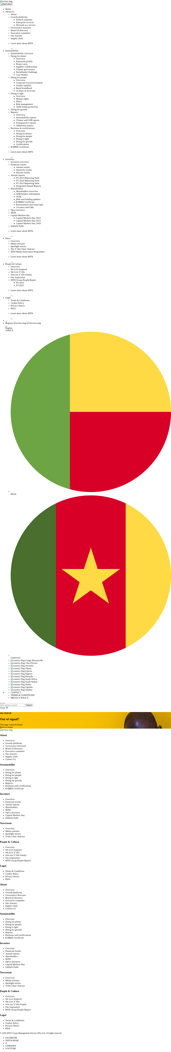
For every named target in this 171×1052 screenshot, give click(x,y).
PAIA (13, 308)
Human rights (22, 99)
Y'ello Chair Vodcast (15, 836)
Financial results (18, 164)
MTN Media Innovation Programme (27, 251)
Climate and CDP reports (27, 120)
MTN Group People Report (23, 280)
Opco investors (18, 210)
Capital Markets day (20, 215)
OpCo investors (12, 812)
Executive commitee (15, 751)
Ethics (19, 101)
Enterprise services (25, 22)
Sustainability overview (22, 53)
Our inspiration (18, 277)
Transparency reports (26, 123)
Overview (20, 58)
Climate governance (25, 69)
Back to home (6, 727)
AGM (18, 196)
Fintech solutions (24, 19)
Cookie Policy (17, 303)
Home (8, 9)
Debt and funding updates (28, 199)
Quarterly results (24, 170)
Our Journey (16, 35)
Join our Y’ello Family (21, 274)
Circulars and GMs (25, 207)
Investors (9, 159)
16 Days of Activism (25, 91)
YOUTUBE (10, 1048)
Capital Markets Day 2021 (28, 218)
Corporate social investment (29, 83)
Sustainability (11, 50)
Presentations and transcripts (29, 204)
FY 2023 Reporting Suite (27, 183)
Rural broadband (24, 88)
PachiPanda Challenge (26, 72)
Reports (14, 112)
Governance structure (21, 27)
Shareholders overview (27, 191)
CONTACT (16, 692)
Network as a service (26, 25)
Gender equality (23, 85)
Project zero (21, 64)
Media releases (18, 243)
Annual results (23, 167)
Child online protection (27, 107)
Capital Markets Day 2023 (28, 220)
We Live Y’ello (18, 272)
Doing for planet (18, 56)
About (14, 14)
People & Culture (13, 264)
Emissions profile (24, 61)
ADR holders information (28, 194)
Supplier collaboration (26, 66)
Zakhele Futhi (17, 226)
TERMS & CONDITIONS (22, 695)
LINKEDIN (10, 1046)
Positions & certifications (23, 128)
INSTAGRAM (11, 1040)
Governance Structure (15, 746)
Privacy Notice (18, 305)
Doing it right (17, 93)
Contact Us (10, 759)
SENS (13, 212)
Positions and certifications (18, 786)
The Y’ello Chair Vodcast (22, 249)
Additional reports (24, 125)
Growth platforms (19, 17)
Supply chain (17, 38)
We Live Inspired (19, 269)
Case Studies (22, 75)
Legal (8, 297)
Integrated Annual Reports (28, 186)
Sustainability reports (26, 117)
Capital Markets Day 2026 (28, 223)
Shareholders (17, 188)
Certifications (22, 144)
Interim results (23, 172)
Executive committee (21, 33)
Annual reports (18, 175)
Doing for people (19, 77)
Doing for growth (19, 109)
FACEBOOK (11, 1037)
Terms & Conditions (20, 300)
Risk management (24, 104)
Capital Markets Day (15, 815)
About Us (9, 11)
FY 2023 (20, 282)
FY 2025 (20, 285)
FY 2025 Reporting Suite (27, 178)
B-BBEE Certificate (20, 147)
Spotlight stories (18, 246)
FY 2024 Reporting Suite (27, 180)
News (8, 238)
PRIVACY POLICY (20, 698)
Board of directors (19, 30)
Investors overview (20, 162)
